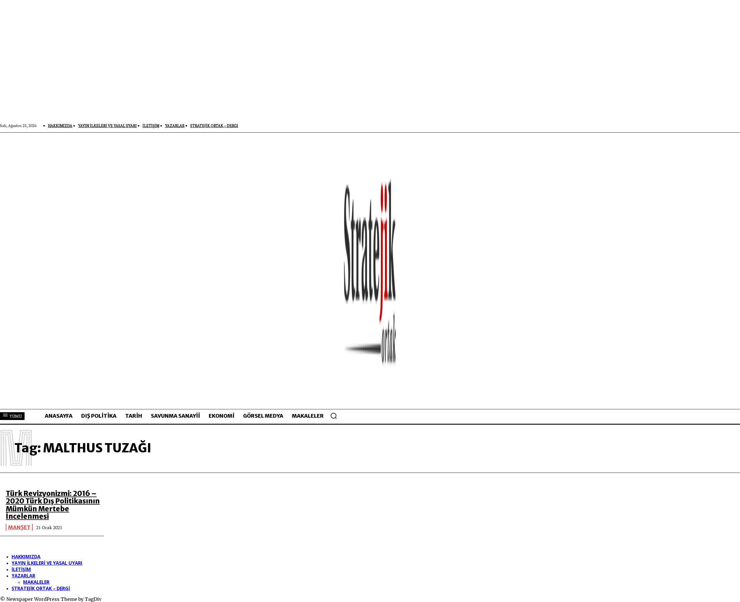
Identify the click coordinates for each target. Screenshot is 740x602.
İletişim (21, 569)
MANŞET (19, 527)
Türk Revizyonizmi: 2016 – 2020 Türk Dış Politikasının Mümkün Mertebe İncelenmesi (53, 505)
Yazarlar (23, 576)
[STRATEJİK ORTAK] (370, 270)
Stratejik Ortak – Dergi (41, 588)
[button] (334, 416)
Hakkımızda (26, 556)
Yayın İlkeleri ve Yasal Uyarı (47, 563)
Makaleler (36, 582)
